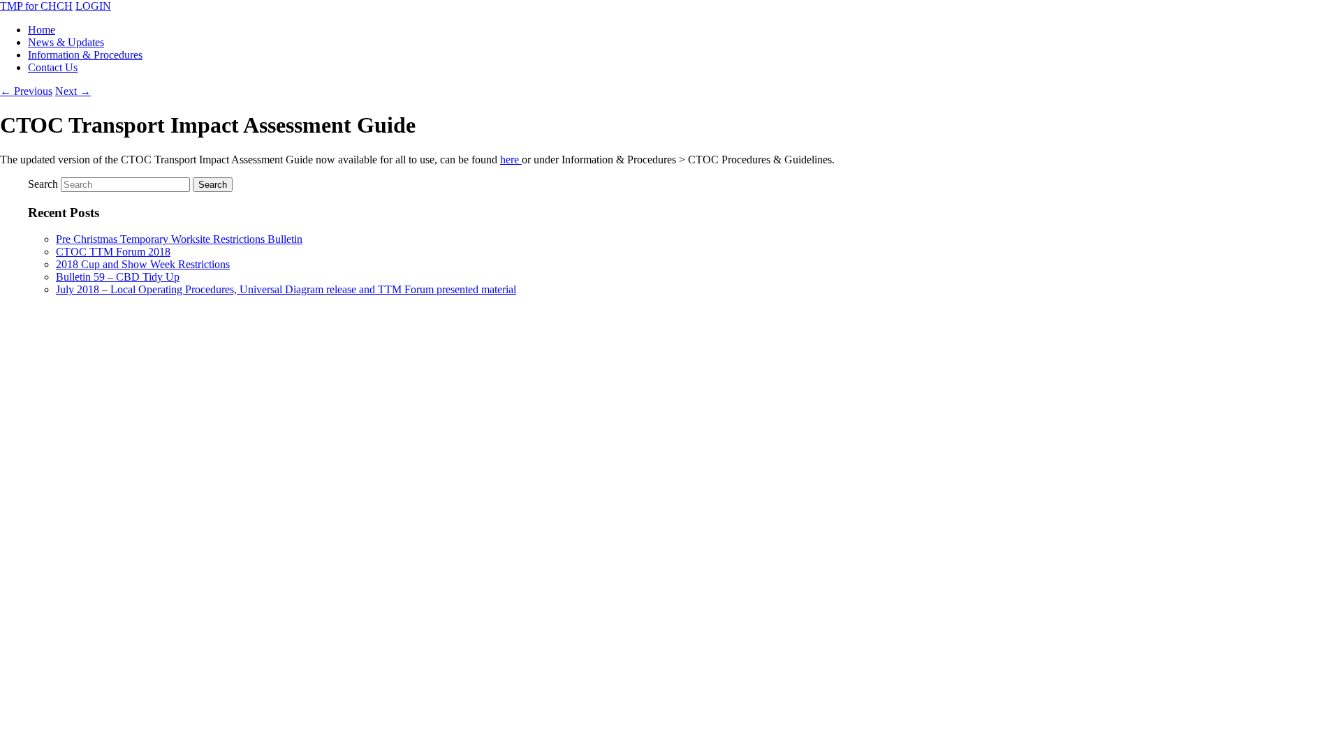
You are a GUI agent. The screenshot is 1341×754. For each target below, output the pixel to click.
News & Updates (66, 42)
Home (41, 30)
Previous (26, 91)
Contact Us (53, 67)
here (511, 159)
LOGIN (93, 6)
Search (43, 184)
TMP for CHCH (36, 6)
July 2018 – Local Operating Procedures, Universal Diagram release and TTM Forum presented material (286, 289)
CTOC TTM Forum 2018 (113, 252)
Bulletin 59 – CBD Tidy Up (117, 277)
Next (73, 91)
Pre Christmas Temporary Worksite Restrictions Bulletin (179, 239)
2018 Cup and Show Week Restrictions (143, 264)
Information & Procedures (85, 55)
